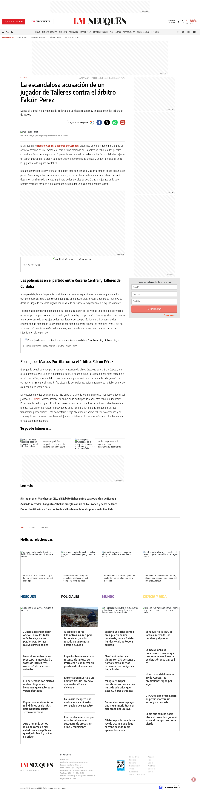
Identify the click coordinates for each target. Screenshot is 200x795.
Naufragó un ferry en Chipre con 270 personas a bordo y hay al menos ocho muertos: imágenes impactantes (120, 662)
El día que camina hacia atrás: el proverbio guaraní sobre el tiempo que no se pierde (161, 718)
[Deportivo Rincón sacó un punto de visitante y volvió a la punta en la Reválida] (120, 561)
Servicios (151, 772)
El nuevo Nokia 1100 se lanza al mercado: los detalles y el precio (159, 635)
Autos (118, 32)
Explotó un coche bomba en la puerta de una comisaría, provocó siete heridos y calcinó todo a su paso (119, 638)
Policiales (73, 32)
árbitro (44, 527)
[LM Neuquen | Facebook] (178, 32)
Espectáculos (129, 32)
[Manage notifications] (193, 779)
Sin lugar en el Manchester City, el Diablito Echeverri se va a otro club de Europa (68, 498)
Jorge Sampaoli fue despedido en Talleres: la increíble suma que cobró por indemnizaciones (54, 445)
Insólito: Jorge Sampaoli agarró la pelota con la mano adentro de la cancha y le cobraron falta (109, 445)
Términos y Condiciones (136, 775)
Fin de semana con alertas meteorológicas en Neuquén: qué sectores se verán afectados (38, 685)
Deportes (155, 32)
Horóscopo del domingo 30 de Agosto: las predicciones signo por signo (160, 679)
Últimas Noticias (49, 32)
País (111, 32)
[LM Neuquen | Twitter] (183, 32)
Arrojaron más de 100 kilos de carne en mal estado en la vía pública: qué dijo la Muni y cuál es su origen (38, 730)
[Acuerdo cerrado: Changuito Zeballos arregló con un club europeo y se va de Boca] (79, 561)
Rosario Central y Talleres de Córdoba (58, 145)
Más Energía (85, 32)
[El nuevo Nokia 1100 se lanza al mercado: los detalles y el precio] (161, 617)
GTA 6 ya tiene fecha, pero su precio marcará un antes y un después (161, 699)
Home (37, 32)
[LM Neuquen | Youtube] (194, 32)
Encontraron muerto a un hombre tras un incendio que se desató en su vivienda (79, 682)
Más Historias (55, 37)
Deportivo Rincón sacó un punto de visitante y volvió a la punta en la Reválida (66, 509)
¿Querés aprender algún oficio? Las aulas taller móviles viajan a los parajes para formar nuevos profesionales (37, 638)
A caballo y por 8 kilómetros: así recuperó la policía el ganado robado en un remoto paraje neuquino (78, 638)
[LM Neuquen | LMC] (40, 21)
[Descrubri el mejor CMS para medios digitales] (169, 789)
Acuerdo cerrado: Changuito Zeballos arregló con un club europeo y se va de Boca (68, 504)
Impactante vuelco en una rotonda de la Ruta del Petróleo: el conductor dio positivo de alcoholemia (79, 661)
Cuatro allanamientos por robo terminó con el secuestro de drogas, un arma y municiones (79, 721)
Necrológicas (143, 32)
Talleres (95, 78)
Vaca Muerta (22, 37)
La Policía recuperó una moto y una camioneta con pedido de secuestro (78, 702)
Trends (131, 769)
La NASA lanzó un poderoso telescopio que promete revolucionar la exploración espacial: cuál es (161, 656)
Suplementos (133, 772)
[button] (3, 32)
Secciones (151, 769)
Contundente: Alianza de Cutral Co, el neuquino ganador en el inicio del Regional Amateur (161, 578)
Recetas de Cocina (72, 37)
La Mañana (84, 78)
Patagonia (132, 763)
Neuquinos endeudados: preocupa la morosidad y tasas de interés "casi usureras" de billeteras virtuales (37, 662)
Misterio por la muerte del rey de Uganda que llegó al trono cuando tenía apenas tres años (120, 725)
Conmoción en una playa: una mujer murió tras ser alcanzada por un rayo (119, 705)
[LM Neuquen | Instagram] (189, 32)
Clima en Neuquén (38, 37)
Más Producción (100, 32)
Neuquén (63, 32)
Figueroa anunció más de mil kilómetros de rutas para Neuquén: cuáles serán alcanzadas (38, 707)
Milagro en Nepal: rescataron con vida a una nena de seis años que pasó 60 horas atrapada (120, 685)
